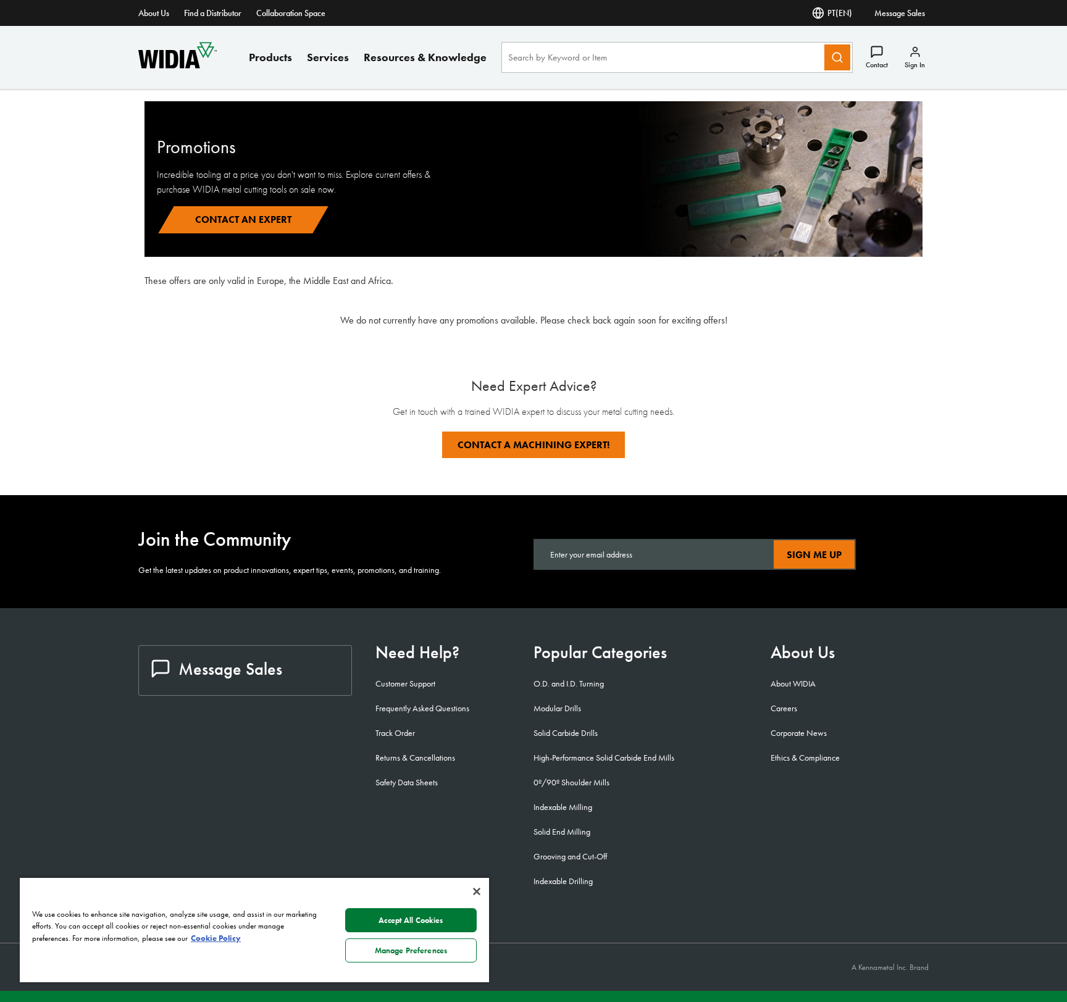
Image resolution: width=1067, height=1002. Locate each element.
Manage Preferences (411, 950)
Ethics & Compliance (805, 757)
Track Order (395, 732)
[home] (177, 65)
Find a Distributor (212, 13)
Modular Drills (557, 708)
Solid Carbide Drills (566, 732)
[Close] (476, 891)
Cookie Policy (216, 938)
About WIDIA (793, 683)
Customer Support (405, 683)
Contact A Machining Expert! (533, 444)
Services (328, 57)
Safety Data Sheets (406, 782)
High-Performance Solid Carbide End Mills (604, 757)
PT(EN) (839, 13)
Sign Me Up (814, 554)
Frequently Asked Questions (422, 708)
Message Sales (899, 13)
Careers (784, 708)
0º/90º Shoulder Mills (571, 782)
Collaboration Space (290, 13)
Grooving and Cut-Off (570, 856)
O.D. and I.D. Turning (569, 683)
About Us (153, 13)
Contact (877, 65)
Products (270, 57)
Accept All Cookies (411, 920)
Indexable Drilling (563, 881)
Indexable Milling (563, 806)
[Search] (837, 57)
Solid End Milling (562, 831)
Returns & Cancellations (415, 757)
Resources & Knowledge (425, 57)
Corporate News (799, 732)
